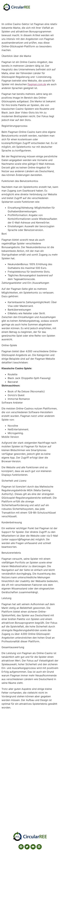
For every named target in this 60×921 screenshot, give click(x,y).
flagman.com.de (37, 84)
